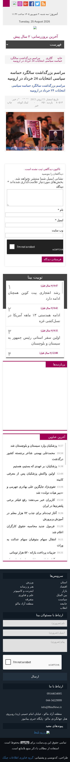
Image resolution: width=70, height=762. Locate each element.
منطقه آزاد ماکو (24, 603)
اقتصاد (63, 586)
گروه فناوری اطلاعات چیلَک (17, 757)
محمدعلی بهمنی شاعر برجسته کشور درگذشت (35, 456)
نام (60, 210)
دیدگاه (59, 187)
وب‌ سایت (57, 230)
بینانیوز (25, 742)
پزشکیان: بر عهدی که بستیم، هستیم (38, 466)
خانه (59, 58)
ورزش (29, 582)
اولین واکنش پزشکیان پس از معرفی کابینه (35, 476)
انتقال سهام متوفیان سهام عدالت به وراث (35, 542)
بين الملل (61, 595)
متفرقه (29, 599)
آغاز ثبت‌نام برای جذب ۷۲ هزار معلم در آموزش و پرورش (35, 516)
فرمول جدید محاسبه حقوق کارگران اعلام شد (35, 529)
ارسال (35, 676)
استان (63, 582)
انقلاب (63, 607)
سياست (62, 599)
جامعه (63, 603)
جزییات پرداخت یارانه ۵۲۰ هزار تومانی (36, 552)
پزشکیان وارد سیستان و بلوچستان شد (36, 445)
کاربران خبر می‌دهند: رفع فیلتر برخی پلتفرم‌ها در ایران (35, 502)
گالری (49, 58)
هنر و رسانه (26, 586)
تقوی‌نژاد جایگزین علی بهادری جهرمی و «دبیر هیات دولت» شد (35, 489)
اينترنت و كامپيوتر (23, 590)
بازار (64, 590)
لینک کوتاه (23, 102)
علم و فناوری (25, 595)
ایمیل (59, 220)
